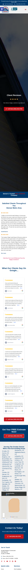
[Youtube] (7, 561)
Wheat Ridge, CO (20, 487)
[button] (2, 9)
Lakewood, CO (19, 458)
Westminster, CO (20, 485)
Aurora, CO (5, 453)
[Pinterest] (15, 561)
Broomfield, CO (6, 459)
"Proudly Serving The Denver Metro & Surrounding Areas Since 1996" (14, 2)
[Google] (12, 561)
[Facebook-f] (1, 561)
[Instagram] (10, 561)
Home (2, 569)
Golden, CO (5, 486)
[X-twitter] (4, 561)
